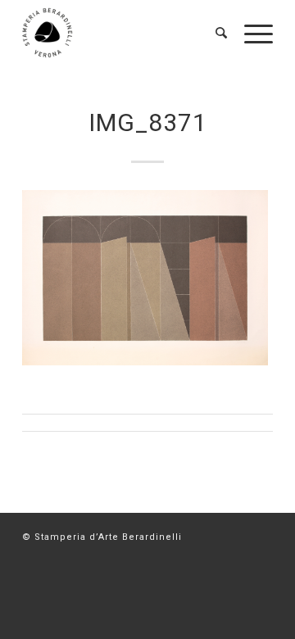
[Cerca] (213, 33)
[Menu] (250, 33)
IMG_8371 (147, 122)
